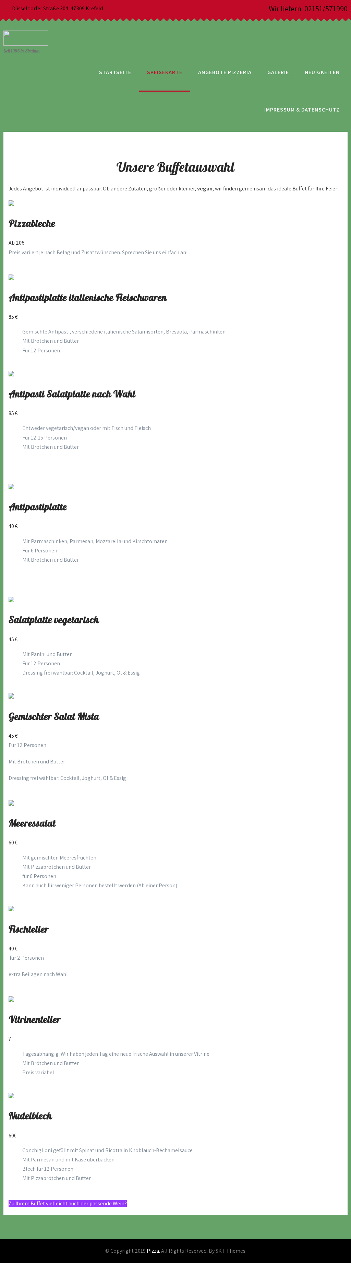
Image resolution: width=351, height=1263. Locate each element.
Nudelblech (30, 1116)
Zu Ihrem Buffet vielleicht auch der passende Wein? (68, 1203)
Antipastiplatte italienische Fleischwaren (88, 298)
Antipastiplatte (38, 507)
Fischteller (29, 929)
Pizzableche (32, 224)
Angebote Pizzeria (225, 72)
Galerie (278, 72)
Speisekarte (164, 72)
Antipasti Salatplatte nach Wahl (72, 394)
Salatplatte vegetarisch (54, 620)
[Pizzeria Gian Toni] (25, 22)
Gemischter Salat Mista (54, 717)
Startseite (115, 72)
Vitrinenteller (35, 1020)
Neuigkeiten (322, 72)
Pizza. (153, 1250)
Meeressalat (32, 823)
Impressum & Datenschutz (302, 109)
